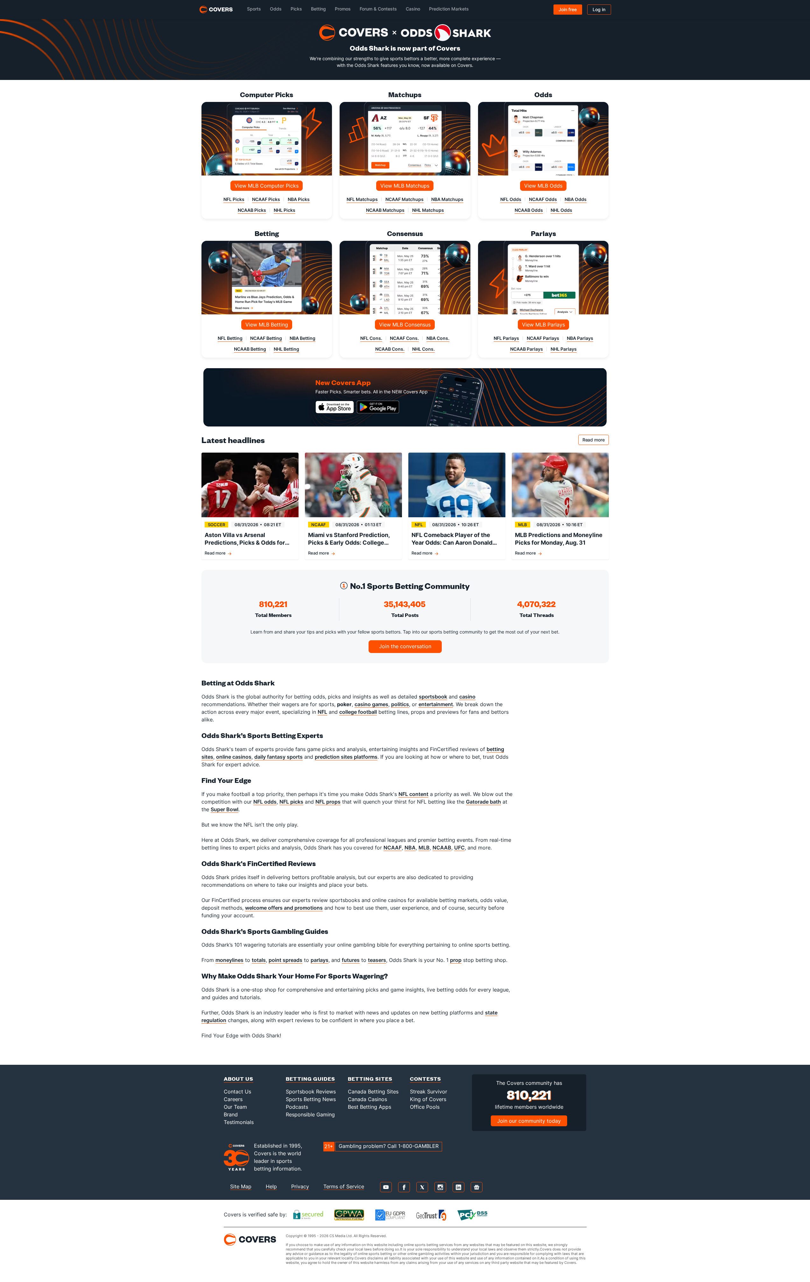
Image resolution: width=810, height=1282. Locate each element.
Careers (233, 1099)
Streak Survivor (428, 1091)
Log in (599, 9)
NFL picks (291, 802)
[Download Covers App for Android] (378, 407)
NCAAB (442, 847)
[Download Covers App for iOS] (334, 407)
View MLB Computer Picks (267, 186)
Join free (568, 9)
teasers (377, 960)
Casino (413, 8)
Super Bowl (224, 809)
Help (271, 1186)
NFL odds (265, 802)
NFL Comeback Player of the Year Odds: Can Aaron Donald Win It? (452, 539)
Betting (318, 8)
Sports (254, 8)
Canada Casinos (367, 1099)
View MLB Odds (543, 186)
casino (467, 696)
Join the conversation (405, 646)
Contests (425, 1078)
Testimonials (239, 1122)
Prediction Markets (449, 8)
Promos (343, 8)
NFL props (328, 802)
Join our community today (529, 1121)
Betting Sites (370, 1078)
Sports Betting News (311, 1099)
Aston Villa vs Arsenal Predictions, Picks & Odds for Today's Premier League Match (247, 539)
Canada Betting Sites (373, 1091)
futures (351, 960)
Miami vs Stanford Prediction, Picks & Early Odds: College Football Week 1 (349, 539)
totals (259, 960)
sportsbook (433, 696)
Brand (231, 1114)
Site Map (240, 1186)
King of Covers (428, 1099)
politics (400, 704)
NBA (410, 847)
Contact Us (237, 1091)
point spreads (285, 960)
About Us (238, 1078)
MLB (424, 847)
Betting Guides (310, 1078)
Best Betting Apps (369, 1107)
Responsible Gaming (310, 1114)
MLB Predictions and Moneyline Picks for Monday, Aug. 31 (558, 539)
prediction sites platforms (346, 757)
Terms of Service (343, 1186)
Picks (296, 8)
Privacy (300, 1186)
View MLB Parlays (543, 324)
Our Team (235, 1107)
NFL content (413, 794)
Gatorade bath (483, 802)
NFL (322, 712)
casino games (371, 704)
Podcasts (297, 1107)
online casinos (233, 757)
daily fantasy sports (278, 757)
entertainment (436, 704)
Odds (276, 8)
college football (358, 712)
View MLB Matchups (404, 186)
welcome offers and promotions (284, 908)
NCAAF (393, 847)
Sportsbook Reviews (311, 1091)
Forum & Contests (378, 8)
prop (455, 960)
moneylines (229, 960)
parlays (319, 960)
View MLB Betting (266, 324)
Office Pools (425, 1107)
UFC (459, 847)
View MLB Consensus (405, 324)
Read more (595, 441)
